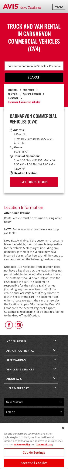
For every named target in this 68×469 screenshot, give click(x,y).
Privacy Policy (22, 444)
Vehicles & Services (20, 369)
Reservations (16, 360)
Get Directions (34, 182)
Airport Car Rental (20, 350)
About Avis (14, 379)
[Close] (63, 428)
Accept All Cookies (34, 463)
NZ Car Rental (16, 341)
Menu (60, 7)
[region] (34, 446)
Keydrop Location (25, 173)
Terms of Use (44, 444)
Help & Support (17, 388)
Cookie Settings (34, 452)
